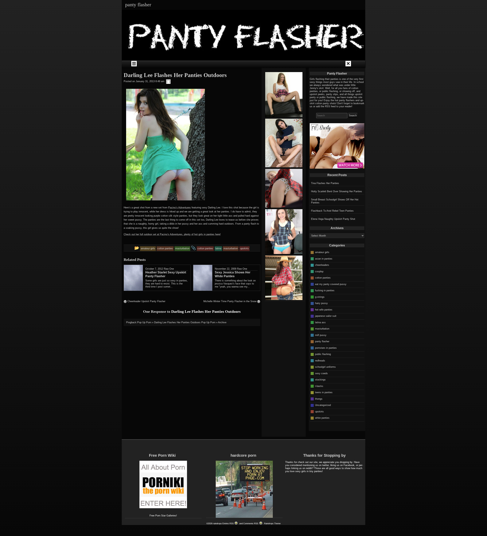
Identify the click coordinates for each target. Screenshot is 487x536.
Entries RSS (228, 523)
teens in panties (324, 392)
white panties (322, 417)
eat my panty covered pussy (330, 284)
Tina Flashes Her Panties (325, 183)
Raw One (169, 268)
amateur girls (322, 252)
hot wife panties (323, 309)
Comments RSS (250, 523)
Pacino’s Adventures (179, 207)
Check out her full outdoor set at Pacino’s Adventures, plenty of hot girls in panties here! (172, 234)
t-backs (319, 386)
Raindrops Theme (272, 523)
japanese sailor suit (325, 315)
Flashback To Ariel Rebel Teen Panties (332, 210)
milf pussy (320, 335)
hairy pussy (321, 303)
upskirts (319, 411)
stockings (320, 379)
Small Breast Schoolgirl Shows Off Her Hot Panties (334, 201)
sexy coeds (321, 373)
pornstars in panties (326, 347)
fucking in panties (324, 290)
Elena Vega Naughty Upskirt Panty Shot (333, 219)
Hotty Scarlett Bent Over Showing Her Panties (336, 191)
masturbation (322, 328)
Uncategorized (323, 405)
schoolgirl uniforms (325, 366)
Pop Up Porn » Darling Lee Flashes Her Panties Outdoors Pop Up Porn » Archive (181, 322)
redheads (320, 360)
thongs (318, 398)
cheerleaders (322, 265)
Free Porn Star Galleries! (163, 515)
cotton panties (323, 277)
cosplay (319, 271)
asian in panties (323, 258)
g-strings (320, 296)
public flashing (323, 354)
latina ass (320, 322)
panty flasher (322, 341)
